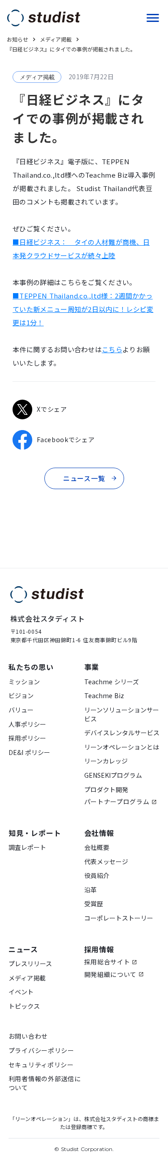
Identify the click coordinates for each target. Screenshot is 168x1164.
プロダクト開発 (106, 789)
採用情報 (99, 949)
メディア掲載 (27, 978)
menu (153, 18)
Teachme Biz (104, 695)
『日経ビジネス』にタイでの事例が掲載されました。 (71, 49)
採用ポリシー (27, 738)
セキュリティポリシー (41, 1065)
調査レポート (27, 847)
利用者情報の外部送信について (45, 1083)
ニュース (23, 949)
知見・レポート (35, 833)
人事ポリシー (27, 724)
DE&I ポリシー (29, 752)
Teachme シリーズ (111, 682)
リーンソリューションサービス (121, 714)
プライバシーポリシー (41, 1050)
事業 (91, 667)
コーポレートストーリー (118, 918)
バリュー (21, 710)
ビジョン (21, 695)
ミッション (24, 682)
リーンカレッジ (106, 761)
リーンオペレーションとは (121, 747)
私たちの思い (31, 667)
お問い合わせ (28, 1036)
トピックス (24, 1006)
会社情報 (99, 833)
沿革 (90, 890)
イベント (21, 992)
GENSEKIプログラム (113, 775)
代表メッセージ (106, 861)
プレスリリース (30, 963)
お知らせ (17, 39)
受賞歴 (93, 904)
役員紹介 (96, 875)
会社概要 (96, 847)
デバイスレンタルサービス (121, 733)
